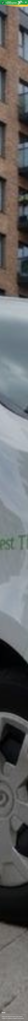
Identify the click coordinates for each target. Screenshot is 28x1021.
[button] (25, 2)
